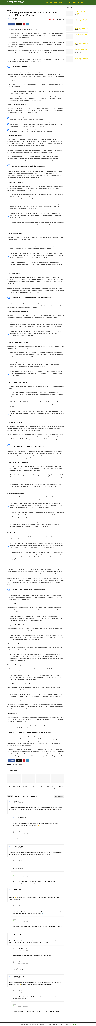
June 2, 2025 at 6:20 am (23, 833)
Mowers (61, 2)
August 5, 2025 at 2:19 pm (23, 1006)
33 (80, 29)
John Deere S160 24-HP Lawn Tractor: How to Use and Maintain (14, 786)
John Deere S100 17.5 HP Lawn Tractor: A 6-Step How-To (28, 786)
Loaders (74, 2)
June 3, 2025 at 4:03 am (23, 862)
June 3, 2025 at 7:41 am (19, 936)
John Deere (14, 764)
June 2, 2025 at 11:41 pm (23, 876)
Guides (55, 2)
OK (74, 1024)
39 (80, 22)
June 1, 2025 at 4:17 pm (19, 802)
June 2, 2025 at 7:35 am (23, 818)
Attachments (81, 2)
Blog (51, 2)
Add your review (59, 796)
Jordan (15, 18)
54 (80, 52)
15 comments (60, 19)
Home (46, 2)
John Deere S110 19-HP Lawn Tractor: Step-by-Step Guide (42, 786)
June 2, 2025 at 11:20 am (19, 847)
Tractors (67, 2)
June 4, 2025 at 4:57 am (23, 907)
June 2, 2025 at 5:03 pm (19, 891)
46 (80, 14)
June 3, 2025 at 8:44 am (23, 963)
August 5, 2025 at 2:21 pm (23, 992)
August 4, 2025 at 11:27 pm (19, 977)
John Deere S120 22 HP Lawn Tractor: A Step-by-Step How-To (57, 786)
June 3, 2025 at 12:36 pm (23, 950)
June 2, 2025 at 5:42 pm (23, 921)
